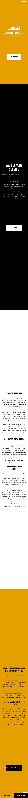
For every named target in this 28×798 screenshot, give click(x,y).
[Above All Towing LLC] (14, 28)
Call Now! (14, 228)
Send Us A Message (21, 795)
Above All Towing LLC (14, 32)
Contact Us (14, 772)
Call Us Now (7, 795)
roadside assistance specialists (12, 174)
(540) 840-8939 (14, 57)
